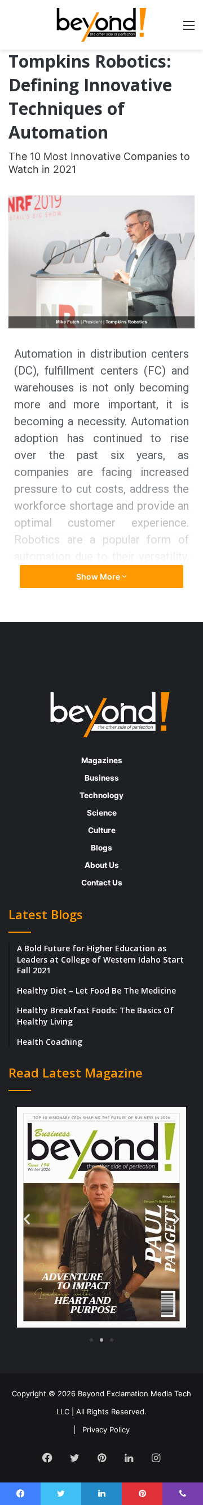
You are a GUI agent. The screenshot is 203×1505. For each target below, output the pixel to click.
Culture (102, 830)
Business (102, 777)
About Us (102, 865)
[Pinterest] (101, 1457)
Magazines (101, 760)
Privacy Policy (106, 1429)
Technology (101, 795)
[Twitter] (74, 1457)
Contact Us (101, 882)
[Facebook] (47, 1457)
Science (102, 812)
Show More (99, 576)
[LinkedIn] (128, 1457)
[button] (27, 1219)
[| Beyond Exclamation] (101, 25)
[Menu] (189, 29)
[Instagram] (155, 1457)
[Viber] (182, 1493)
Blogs (101, 847)
